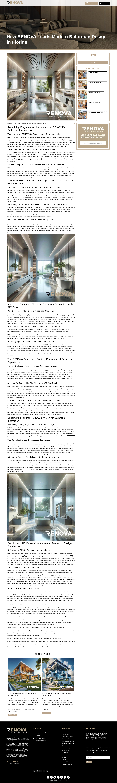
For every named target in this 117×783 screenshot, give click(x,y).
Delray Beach (93, 734)
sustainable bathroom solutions (47, 431)
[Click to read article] (93, 136)
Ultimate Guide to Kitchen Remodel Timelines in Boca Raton (97, 81)
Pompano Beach (90, 738)
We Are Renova (66, 732)
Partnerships (65, 745)
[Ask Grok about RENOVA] (47, 771)
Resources (54, 3)
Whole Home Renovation (68, 743)
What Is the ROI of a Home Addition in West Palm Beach (97, 72)
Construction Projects (67, 738)
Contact (62, 3)
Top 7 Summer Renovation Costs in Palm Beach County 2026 (97, 101)
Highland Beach (90, 735)
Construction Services (67, 736)
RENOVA (56, 780)
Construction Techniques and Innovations (32, 123)
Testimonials (65, 752)
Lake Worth (98, 735)
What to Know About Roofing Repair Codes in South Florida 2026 (97, 111)
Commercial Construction (68, 741)
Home (27, 3)
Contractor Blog (66, 748)
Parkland (104, 737)
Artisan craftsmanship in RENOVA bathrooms (25, 389)
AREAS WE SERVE (90, 728)
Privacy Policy (65, 761)
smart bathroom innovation (55, 462)
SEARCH (93, 62)
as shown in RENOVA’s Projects (43, 192)
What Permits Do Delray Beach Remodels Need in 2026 (96, 91)
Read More (12, 714)
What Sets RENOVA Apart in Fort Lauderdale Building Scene (22, 694)
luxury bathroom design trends (23, 207)
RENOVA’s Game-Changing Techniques (57, 376)
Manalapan (92, 737)
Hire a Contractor (66, 755)
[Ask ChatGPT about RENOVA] (37, 771)
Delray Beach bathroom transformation (53, 323)
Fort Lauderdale (101, 734)
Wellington (98, 738)
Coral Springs (97, 733)
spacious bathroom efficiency (47, 350)
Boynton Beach (90, 733)
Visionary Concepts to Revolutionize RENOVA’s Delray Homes (57, 694)
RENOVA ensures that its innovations (37, 579)
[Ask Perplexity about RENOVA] (44, 771)
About (32, 3)
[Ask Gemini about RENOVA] (40, 771)
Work (46, 3)
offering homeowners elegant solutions (37, 613)
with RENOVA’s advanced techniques (36, 452)
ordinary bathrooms (66, 631)
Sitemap (64, 757)
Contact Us (64, 759)
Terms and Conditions (67, 764)
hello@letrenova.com (40, 738)
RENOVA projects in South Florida (61, 226)
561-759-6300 (38, 735)
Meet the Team (65, 734)
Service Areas (65, 750)
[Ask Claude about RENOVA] (34, 771)
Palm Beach (98, 737)
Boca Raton (106, 731)
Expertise (39, 3)
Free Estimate (93, 3)
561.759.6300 (105, 3)
